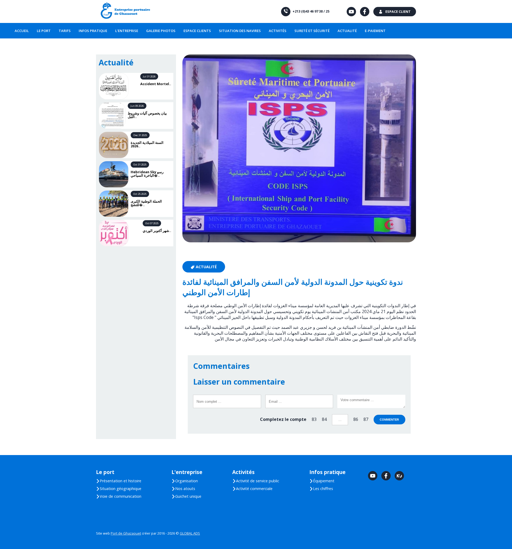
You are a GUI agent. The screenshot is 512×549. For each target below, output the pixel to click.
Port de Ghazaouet (126, 533)
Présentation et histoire (118, 480)
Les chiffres (321, 488)
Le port (44, 30)
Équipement (321, 480)
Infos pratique (93, 30)
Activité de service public (255, 480)
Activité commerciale (252, 488)
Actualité (347, 30)
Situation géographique (118, 488)
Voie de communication (118, 496)
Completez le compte (283, 419)
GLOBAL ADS (190, 533)
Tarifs (65, 30)
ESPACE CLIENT (395, 11)
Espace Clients (197, 30)
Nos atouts (183, 488)
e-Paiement (375, 30)
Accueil (22, 30)
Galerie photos (160, 30)
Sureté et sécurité (312, 30)
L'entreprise (126, 30)
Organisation (184, 480)
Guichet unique (186, 496)
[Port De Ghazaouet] (125, 11)
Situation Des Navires (240, 30)
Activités (277, 30)
